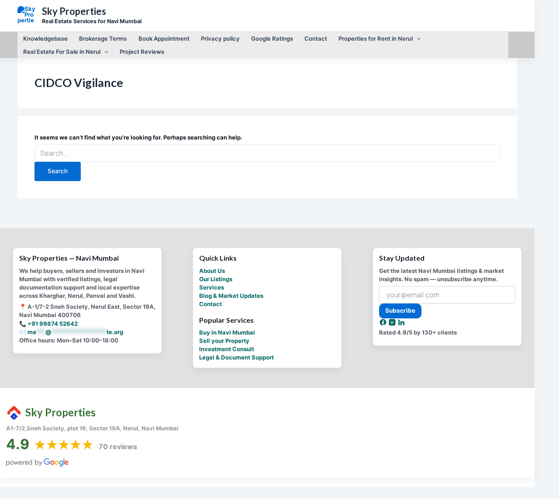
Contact (210, 303)
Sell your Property (224, 340)
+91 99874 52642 (53, 323)
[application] (417, 38)
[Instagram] (392, 324)
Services (211, 287)
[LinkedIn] (401, 324)
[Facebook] (383, 324)
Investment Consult (226, 348)
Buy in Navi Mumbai (227, 332)
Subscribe (400, 310)
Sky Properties (74, 11)
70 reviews (118, 446)
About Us (212, 270)
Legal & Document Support (236, 357)
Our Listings (215, 279)
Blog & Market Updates (231, 295)
